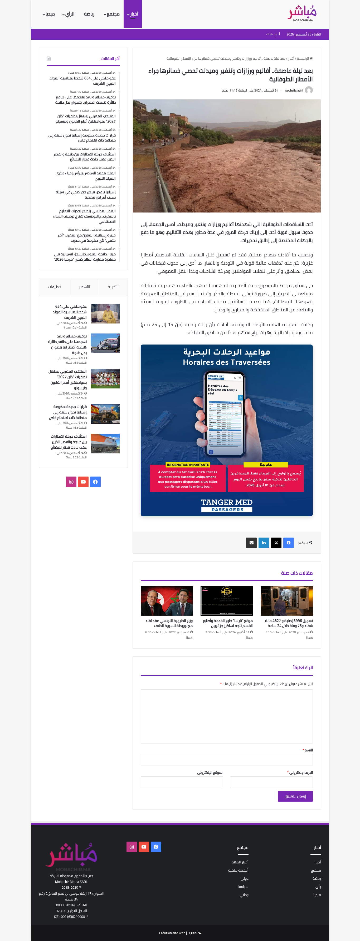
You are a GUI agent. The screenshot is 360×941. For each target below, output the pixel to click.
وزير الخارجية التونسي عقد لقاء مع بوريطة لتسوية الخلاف (169, 623)
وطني (244, 894)
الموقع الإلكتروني (210, 772)
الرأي (70, 14)
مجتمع (113, 14)
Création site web (172, 933)
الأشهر (84, 287)
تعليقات (54, 287)
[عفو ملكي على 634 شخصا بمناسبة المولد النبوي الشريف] (105, 313)
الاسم (308, 750)
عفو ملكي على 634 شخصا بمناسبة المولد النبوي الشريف (70, 312)
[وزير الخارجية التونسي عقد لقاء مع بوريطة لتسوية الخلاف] (167, 601)
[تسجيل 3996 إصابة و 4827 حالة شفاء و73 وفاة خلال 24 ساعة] (287, 601)
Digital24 (194, 933)
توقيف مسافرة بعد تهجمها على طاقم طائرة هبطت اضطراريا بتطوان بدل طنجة (67, 344)
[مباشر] (303, 13)
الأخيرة (113, 287)
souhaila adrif (294, 90)
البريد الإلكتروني (300, 772)
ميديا (50, 14)
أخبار (134, 14)
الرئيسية (303, 58)
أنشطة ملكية (238, 870)
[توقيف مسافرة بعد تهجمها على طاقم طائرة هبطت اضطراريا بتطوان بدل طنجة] (105, 343)
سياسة (243, 886)
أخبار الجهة (240, 862)
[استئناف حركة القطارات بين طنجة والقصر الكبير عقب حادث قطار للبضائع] (105, 443)
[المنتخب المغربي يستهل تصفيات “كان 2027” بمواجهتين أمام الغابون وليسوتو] (105, 378)
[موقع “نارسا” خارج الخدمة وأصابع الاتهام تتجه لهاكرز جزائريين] (227, 601)
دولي (245, 878)
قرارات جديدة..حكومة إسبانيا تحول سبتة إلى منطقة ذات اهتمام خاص (68, 412)
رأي (318, 886)
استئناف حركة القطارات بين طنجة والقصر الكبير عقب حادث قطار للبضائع (69, 442)
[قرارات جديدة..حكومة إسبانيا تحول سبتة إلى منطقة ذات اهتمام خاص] (105, 414)
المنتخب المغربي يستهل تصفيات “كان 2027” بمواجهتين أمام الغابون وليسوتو (67, 379)
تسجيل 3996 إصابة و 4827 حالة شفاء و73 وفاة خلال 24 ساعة (289, 623)
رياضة (89, 14)
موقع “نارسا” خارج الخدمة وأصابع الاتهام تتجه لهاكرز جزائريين (228, 623)
